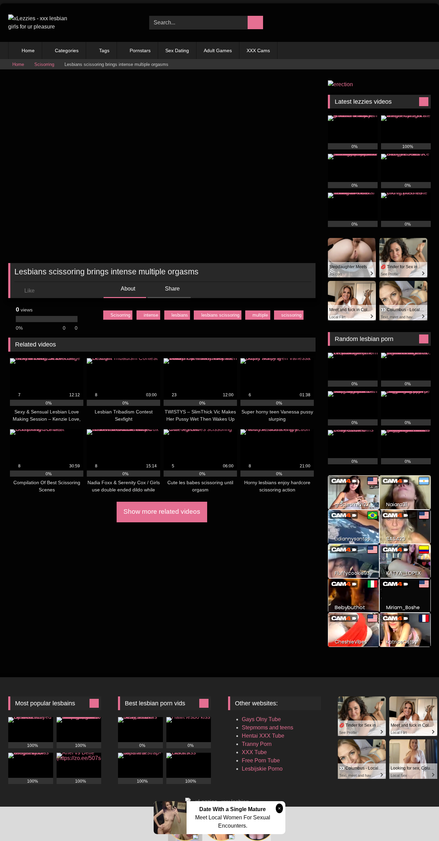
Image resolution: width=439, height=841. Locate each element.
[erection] (340, 84)
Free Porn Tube (261, 760)
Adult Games (218, 50)
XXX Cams (258, 50)
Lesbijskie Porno (262, 769)
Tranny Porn (257, 744)
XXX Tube (254, 752)
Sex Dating (177, 50)
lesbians (179, 315)
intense (151, 315)
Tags (104, 50)
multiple (260, 315)
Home (28, 50)
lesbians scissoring (220, 315)
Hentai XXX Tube (263, 736)
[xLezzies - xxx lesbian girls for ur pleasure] (42, 22)
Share (172, 289)
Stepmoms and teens (267, 727)
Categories (67, 50)
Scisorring (44, 64)
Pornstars (140, 50)
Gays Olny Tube (261, 719)
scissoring (291, 315)
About (127, 289)
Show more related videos (161, 511)
